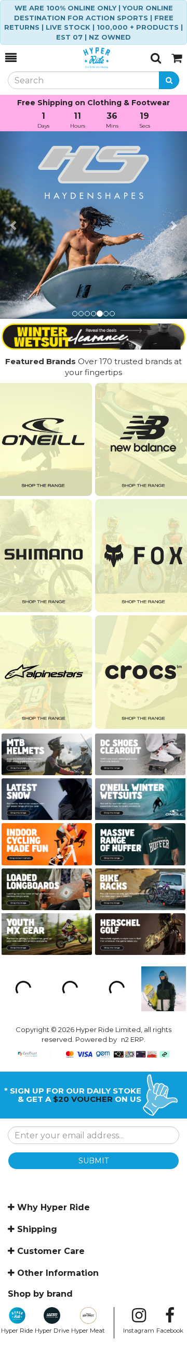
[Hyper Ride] (83, 57)
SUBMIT (93, 1160)
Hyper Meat (88, 1330)
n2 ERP (132, 1039)
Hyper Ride (17, 1330)
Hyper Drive (52, 1330)
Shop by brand (40, 1294)
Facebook (169, 1330)
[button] (14, 225)
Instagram (138, 1330)
